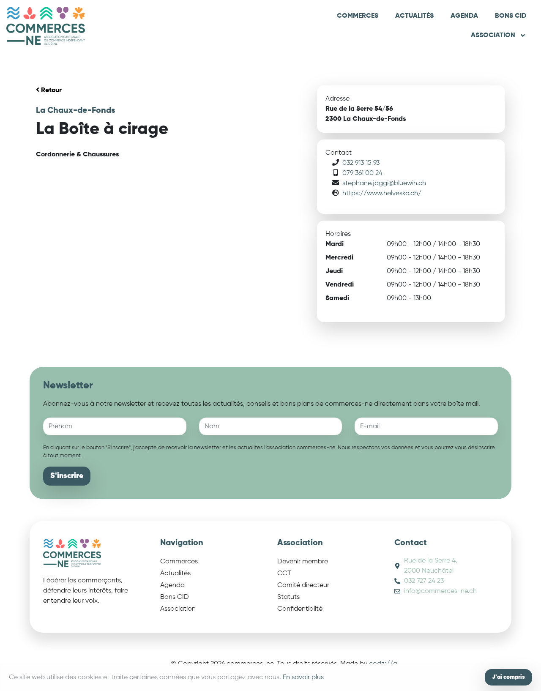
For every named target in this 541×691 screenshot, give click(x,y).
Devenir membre (302, 561)
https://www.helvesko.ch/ (381, 193)
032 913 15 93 (361, 163)
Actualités (414, 16)
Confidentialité (299, 609)
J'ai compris (508, 677)
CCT (284, 573)
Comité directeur (303, 585)
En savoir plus (303, 677)
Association (493, 35)
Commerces (357, 16)
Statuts (288, 597)
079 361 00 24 (362, 173)
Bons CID (510, 16)
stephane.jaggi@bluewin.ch (384, 183)
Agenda (464, 16)
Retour (50, 90)
